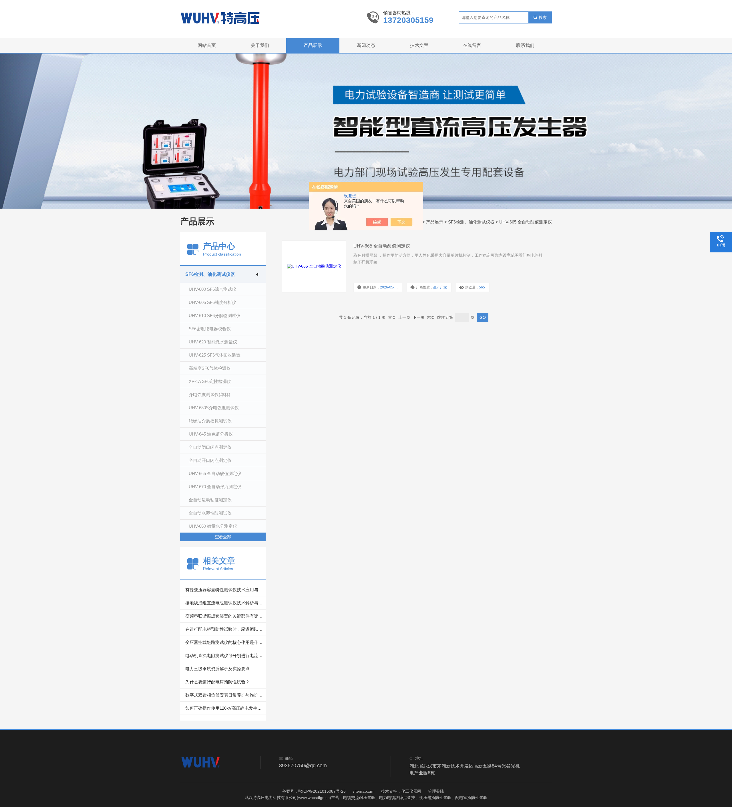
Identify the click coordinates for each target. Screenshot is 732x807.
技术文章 (419, 45)
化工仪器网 (411, 791)
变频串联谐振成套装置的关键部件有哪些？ (225, 616)
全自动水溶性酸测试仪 (210, 513)
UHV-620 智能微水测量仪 (213, 341)
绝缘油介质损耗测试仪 (210, 420)
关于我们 (260, 45)
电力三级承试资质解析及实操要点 (217, 668)
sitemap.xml (363, 791)
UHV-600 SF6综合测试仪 (212, 289)
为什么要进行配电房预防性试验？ (217, 681)
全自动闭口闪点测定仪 (210, 447)
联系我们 (525, 45)
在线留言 (472, 45)
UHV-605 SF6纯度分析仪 (212, 302)
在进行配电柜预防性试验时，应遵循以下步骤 (225, 629)
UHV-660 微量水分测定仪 (213, 526)
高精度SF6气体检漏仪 (210, 368)
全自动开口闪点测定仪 (210, 460)
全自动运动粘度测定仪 (210, 499)
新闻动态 (366, 45)
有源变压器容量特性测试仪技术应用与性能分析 (225, 589)
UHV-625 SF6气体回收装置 (214, 355)
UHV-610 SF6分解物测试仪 (214, 315)
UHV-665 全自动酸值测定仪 (525, 221)
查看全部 (223, 537)
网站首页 (207, 45)
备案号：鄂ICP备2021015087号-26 (314, 791)
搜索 (543, 17)
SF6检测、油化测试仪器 (471, 221)
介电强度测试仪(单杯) (209, 394)
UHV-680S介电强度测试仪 (214, 407)
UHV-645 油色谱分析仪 (211, 434)
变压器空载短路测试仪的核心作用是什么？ (225, 642)
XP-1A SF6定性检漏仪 (210, 381)
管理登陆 (436, 791)
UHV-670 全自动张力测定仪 (215, 486)
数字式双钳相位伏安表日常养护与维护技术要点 (225, 695)
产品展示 (313, 45)
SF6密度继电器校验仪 (210, 328)
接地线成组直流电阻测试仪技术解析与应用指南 (225, 602)
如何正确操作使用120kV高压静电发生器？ (225, 708)
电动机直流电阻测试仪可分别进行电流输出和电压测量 (225, 655)
